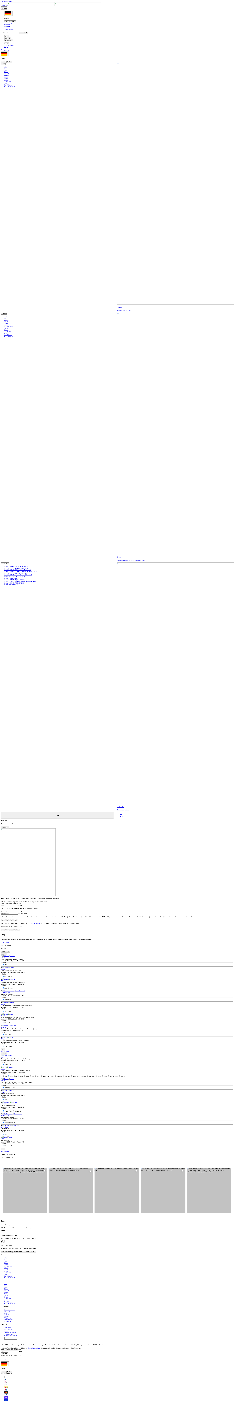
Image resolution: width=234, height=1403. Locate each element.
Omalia (3, 969)
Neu (5, 68)
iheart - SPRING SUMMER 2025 (14, 583)
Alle (5, 67)
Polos (6, 1292)
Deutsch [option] (7, 21)
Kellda (3, 1039)
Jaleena (3, 1004)
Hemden (6, 73)
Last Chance (8, 85)
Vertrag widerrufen (10, 1338)
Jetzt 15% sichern (6, 930)
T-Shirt (6, 77)
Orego (2, 1057)
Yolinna (3, 957)
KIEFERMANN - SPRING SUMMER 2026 (17, 570)
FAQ (121, 816)
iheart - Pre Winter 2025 (11, 578)
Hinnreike (3, 1027)
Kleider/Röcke (8, 326)
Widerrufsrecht (8, 1334)
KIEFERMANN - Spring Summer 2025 (16, 580)
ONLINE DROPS (9, 86)
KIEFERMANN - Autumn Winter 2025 (16, 573)
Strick (6, 72)
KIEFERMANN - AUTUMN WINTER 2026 (17, 566)
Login (6, 47)
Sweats (6, 75)
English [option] (13, 21)
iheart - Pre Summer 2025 (11, 584)
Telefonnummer (22, 913)
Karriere (6, 1314)
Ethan (2, 1138)
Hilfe (6, 43)
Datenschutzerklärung (34, 923)
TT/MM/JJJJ (21, 911)
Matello (3, 1069)
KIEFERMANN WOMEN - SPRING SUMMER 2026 (20, 571)
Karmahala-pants (6, 992)
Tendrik (3, 1092)
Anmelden (6, 50)
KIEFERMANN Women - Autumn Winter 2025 (18, 575)
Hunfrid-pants (5, 1115)
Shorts (6, 80)
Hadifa (3, 1015)
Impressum (7, 1327)
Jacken (6, 70)
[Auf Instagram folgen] (5, 1359)
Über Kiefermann (9, 45)
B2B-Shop (7, 1321)
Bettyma (3, 981)
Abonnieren (4, 1353)
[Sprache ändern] (8, 13)
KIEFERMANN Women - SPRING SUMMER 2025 (20, 581)
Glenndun (3, 1104)
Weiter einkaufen (6, 942)
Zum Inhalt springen (6, 1)
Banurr (3, 1080)
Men (6, 36)
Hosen (6, 78)
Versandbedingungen (10, 1332)
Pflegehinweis (8, 1319)
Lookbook (7, 1311)
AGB (6, 1331)
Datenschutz (8, 1329)
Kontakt (122, 814)
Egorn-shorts (4, 1127)
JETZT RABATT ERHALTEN (9, 920)
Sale (5, 83)
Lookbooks (8, 40)
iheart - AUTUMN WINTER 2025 (14, 576)
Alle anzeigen (5, 1051)
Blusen (6, 321)
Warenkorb (7, 1318)
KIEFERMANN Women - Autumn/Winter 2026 (18, 568)
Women (7, 38)
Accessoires (7, 81)
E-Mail (20, 905)
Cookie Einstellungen (10, 1335)
